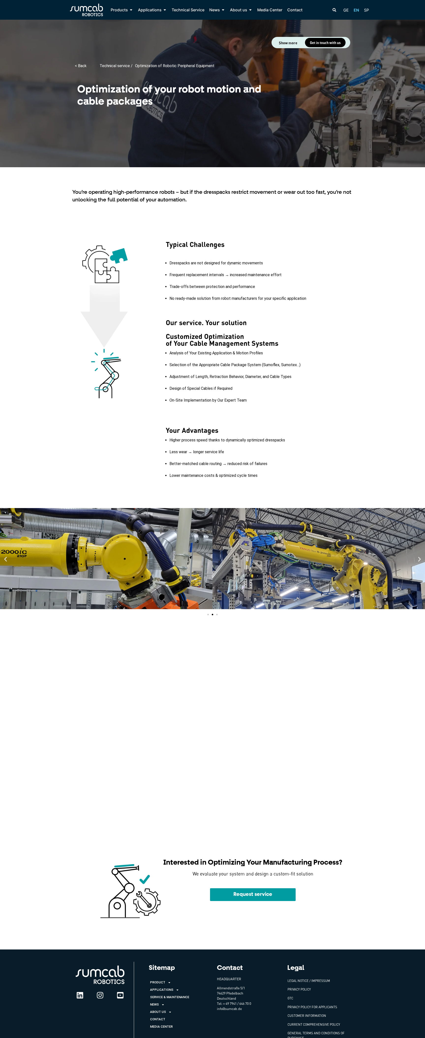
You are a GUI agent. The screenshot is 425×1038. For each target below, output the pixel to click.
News (154, 1004)
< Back (81, 65)
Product (157, 982)
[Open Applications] (165, 10)
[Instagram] (100, 995)
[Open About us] (250, 10)
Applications (161, 990)
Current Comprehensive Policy (314, 1024)
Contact (157, 1019)
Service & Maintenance (169, 997)
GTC (290, 998)
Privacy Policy (299, 989)
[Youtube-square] (120, 995)
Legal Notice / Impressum (309, 981)
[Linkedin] (80, 995)
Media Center (161, 1026)
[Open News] (223, 10)
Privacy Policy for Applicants (312, 1007)
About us (158, 1012)
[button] (5, 559)
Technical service (115, 65)
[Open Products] (131, 10)
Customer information (307, 1016)
